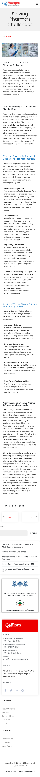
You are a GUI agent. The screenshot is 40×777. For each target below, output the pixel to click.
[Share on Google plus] (16, 506)
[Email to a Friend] (23, 506)
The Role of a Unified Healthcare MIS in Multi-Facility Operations (30, 517)
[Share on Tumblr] (13, 506)
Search (2, 526)
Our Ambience (14, 100)
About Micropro (8, 709)
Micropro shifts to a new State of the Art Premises (19, 558)
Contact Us (6, 723)
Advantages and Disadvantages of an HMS (18, 570)
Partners (5, 712)
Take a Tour (6, 719)
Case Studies (7, 739)
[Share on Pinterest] (20, 506)
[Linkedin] (16, 690)
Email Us (6, 656)
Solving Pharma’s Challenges (14, 552)
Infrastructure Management (12, 87)
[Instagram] (22, 690)
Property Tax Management (12, 58)
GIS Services (12, 74)
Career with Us (8, 716)
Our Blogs (6, 742)
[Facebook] (5, 690)
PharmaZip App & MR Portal (11, 42)
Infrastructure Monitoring (12, 80)
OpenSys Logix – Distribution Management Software (13, 29)
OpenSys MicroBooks (12, 50)
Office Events (12, 107)
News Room (7, 746)
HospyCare (12, 19)
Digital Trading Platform (11, 67)
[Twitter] (11, 690)
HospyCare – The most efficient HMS (18, 564)
